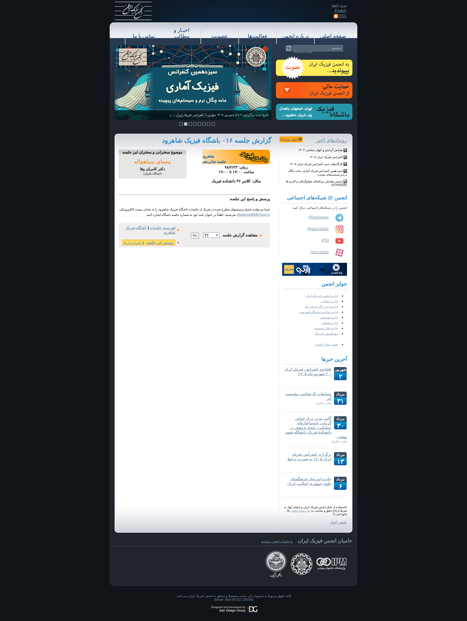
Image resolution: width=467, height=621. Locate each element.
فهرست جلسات (162, 228)
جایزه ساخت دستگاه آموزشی (318, 312)
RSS (342, 16)
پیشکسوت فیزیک (326, 333)
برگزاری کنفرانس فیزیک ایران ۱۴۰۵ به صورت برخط (309, 456)
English (340, 11)
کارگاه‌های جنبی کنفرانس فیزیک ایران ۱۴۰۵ (316, 164)
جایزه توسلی (329, 323)
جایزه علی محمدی (326, 328)
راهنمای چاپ (134, 243)
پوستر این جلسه (159, 242)
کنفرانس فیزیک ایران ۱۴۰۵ (326, 157)
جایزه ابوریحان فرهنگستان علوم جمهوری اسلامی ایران (309, 481)
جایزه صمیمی (329, 317)
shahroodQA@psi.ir (253, 215)
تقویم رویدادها (290, 139)
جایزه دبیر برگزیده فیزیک (321, 306)
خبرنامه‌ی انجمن (300, 510)
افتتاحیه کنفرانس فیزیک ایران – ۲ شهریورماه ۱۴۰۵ (307, 371)
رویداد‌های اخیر (331, 140)
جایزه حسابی (329, 301)
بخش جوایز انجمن (326, 344)
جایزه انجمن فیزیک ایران (321, 296)
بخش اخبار (338, 522)
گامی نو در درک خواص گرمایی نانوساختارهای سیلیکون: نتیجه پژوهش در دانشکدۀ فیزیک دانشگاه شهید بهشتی (316, 427)
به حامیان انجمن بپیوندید (277, 541)
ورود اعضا (339, 5)
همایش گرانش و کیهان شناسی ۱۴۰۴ (320, 150)
